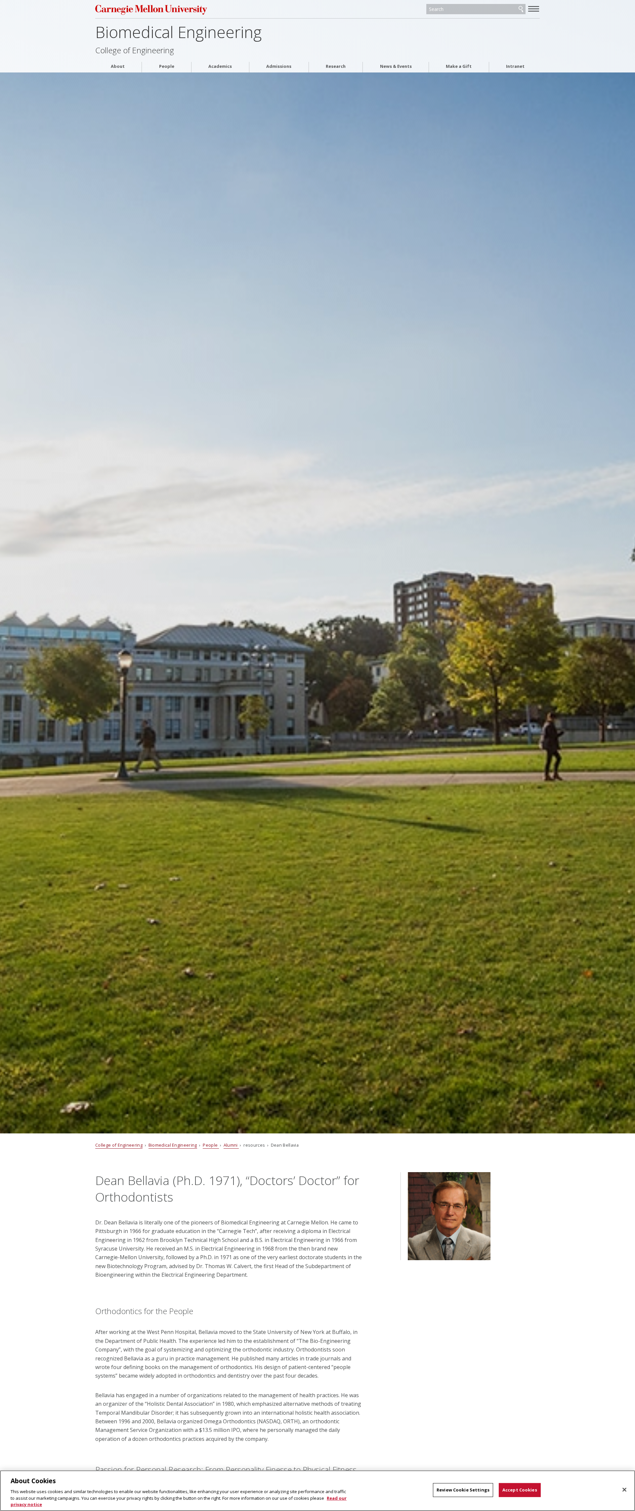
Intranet (515, 66)
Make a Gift (459, 66)
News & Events (396, 66)
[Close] (624, 1490)
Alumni (231, 1145)
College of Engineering (134, 50)
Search (521, 9)
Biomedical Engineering (178, 32)
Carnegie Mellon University (164, 10)
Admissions (278, 66)
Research (336, 66)
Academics (220, 66)
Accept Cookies (519, 1490)
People (166, 66)
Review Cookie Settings (463, 1490)
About (118, 66)
